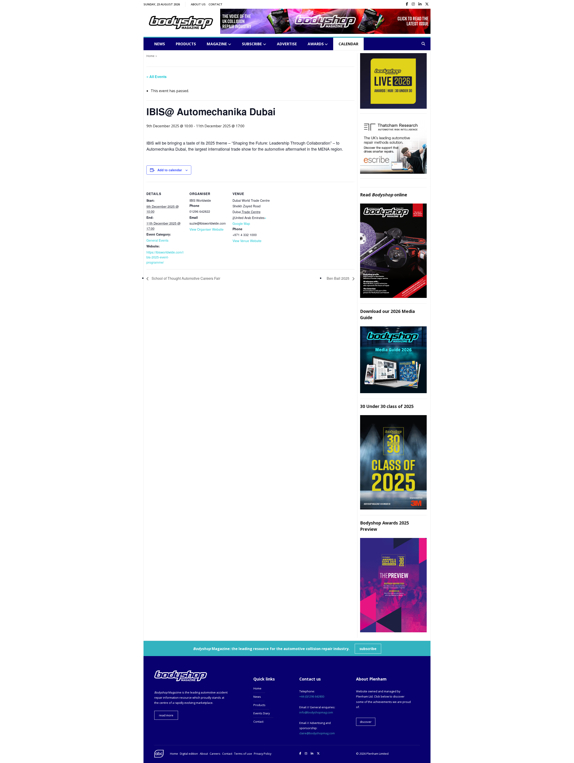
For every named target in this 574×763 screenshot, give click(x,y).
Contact (215, 4)
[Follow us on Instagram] (413, 4)
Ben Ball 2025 (338, 278)
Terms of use (243, 754)
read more (166, 715)
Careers (215, 754)
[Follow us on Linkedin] (420, 4)
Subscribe (252, 43)
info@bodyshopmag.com (316, 712)
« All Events (156, 76)
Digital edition (189, 754)
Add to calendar (169, 170)
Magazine (217, 43)
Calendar (348, 43)
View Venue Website (247, 240)
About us (198, 4)
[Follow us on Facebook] (407, 4)
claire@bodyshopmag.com (317, 733)
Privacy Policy (262, 754)
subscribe (367, 648)
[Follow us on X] (426, 4)
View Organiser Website (206, 229)
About (204, 754)
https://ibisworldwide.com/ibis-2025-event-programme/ (164, 257)
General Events (157, 240)
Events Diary (261, 713)
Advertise (287, 43)
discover (366, 722)
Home (257, 688)
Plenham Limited (377, 754)
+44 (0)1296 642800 (311, 696)
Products (186, 43)
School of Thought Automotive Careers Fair (185, 278)
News (159, 43)
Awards (316, 43)
